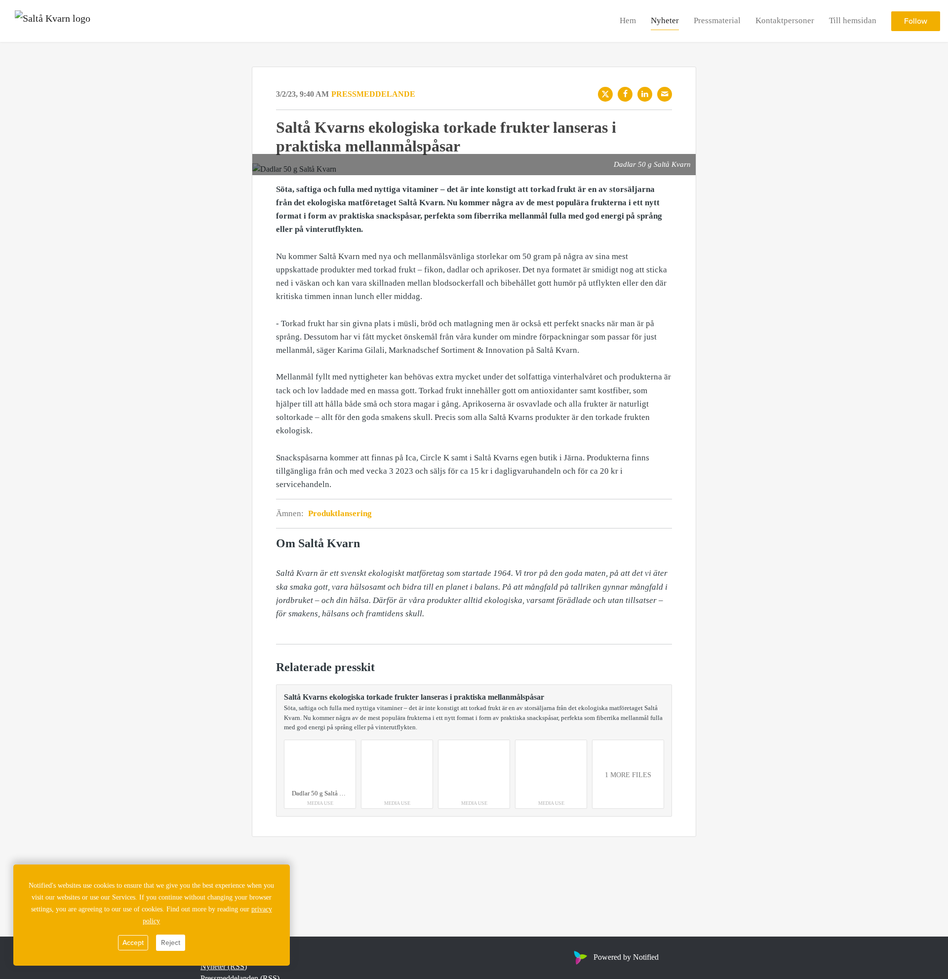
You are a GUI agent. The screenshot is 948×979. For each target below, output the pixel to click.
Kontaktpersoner (784, 20)
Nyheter (665, 20)
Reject (170, 943)
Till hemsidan (852, 20)
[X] (605, 94)
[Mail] (664, 94)
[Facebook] (625, 94)
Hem (628, 20)
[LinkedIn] (644, 94)
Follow (915, 21)
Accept (133, 943)
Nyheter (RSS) (223, 966)
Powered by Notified (626, 957)
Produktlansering (340, 513)
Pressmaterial (717, 20)
